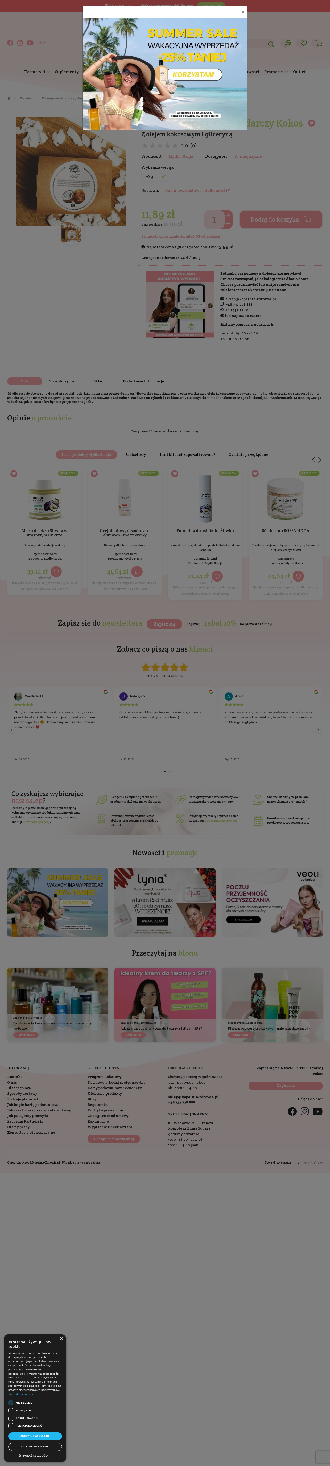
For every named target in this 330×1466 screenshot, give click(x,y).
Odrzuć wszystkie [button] (35, 1446)
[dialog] (35, 1398)
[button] (35, 1456)
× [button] (61, 1338)
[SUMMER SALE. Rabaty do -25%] (165, 74)
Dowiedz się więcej (20, 1394)
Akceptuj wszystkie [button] (35, 1436)
